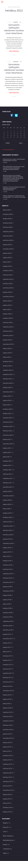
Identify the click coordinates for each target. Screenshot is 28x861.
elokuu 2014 (6, 803)
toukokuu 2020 (7, 517)
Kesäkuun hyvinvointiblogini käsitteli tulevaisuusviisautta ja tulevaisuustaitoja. (14, 188)
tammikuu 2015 (7, 781)
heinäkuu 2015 (7, 755)
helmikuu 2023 (7, 379)
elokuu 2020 (6, 509)
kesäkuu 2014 (7, 812)
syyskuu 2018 (7, 600)
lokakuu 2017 (7, 643)
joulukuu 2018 (7, 587)
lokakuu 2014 (7, 794)
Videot (5, 853)
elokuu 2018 (6, 604)
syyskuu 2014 (7, 799)
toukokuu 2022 (7, 418)
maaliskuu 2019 (7, 574)
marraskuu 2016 (8, 690)
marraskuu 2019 (8, 543)
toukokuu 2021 (7, 470)
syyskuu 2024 (7, 305)
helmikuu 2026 (7, 236)
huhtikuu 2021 (7, 474)
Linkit (4, 831)
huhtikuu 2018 (7, 617)
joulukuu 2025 (7, 245)
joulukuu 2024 (7, 292)
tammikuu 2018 (7, 630)
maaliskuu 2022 (7, 426)
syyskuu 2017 (7, 647)
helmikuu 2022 (7, 431)
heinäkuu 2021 (7, 461)
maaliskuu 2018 (7, 621)
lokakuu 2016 (7, 695)
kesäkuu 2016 (7, 708)
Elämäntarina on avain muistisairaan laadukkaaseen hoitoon (14, 160)
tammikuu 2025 (7, 288)
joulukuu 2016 (7, 686)
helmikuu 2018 (7, 626)
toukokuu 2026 (7, 223)
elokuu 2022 (6, 405)
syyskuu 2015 (7, 747)
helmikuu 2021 (7, 483)
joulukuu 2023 (7, 340)
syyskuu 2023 (7, 353)
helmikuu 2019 (7, 578)
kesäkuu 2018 (7, 608)
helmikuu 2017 (7, 677)
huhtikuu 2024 (7, 322)
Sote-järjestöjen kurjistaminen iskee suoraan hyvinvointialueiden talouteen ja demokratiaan (13, 167)
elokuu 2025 (6, 262)
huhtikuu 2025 (7, 275)
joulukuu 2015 (7, 734)
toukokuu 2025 (7, 270)
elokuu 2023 (6, 357)
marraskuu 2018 (8, 591)
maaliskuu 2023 (7, 374)
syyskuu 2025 (7, 257)
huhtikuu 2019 (7, 569)
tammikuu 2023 (7, 383)
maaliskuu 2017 (7, 673)
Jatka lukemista (14, 51)
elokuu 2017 (6, 651)
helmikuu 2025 (7, 283)
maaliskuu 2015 (7, 773)
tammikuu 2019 (7, 582)
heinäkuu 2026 (7, 214)
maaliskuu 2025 (7, 279)
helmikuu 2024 (7, 331)
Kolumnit (16, 22)
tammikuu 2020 (7, 535)
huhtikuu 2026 (7, 227)
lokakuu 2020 (7, 500)
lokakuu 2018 (7, 595)
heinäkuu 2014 (7, 807)
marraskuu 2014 (8, 790)
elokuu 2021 (6, 457)
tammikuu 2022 (7, 435)
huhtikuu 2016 (7, 716)
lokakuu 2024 (7, 301)
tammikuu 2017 (7, 682)
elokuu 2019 (6, 556)
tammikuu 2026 (7, 240)
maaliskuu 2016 (7, 721)
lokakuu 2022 (7, 396)
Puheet (5, 844)
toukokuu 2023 (7, 370)
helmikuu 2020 (7, 530)
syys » (21, 143)
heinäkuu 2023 (7, 361)
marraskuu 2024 (8, 296)
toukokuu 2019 (7, 565)
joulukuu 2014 (7, 786)
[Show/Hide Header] (2, 2)
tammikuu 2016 (7, 729)
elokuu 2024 (6, 309)
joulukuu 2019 (7, 539)
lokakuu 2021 (7, 448)
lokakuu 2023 (7, 348)
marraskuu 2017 (8, 639)
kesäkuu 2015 (7, 760)
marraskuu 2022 (8, 392)
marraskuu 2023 (8, 344)
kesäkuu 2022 (7, 413)
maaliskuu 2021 (7, 478)
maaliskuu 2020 (7, 526)
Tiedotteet (15, 61)
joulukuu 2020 (7, 491)
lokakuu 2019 (7, 548)
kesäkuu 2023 (7, 366)
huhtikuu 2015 (7, 768)
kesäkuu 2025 (7, 266)
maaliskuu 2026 (7, 231)
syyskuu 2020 (7, 504)
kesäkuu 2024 (7, 314)
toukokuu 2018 (7, 613)
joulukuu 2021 (7, 439)
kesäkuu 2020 (7, 513)
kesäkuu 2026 (7, 219)
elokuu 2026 (6, 210)
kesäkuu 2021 (7, 465)
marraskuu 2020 (8, 496)
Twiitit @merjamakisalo (8, 149)
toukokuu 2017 (7, 665)
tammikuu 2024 (7, 335)
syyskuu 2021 (7, 452)
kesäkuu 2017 (7, 660)
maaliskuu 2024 (7, 327)
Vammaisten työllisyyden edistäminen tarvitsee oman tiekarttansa (14, 29)
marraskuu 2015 (8, 738)
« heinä (7, 143)
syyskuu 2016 (7, 699)
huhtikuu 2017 (7, 669)
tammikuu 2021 (7, 487)
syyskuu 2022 (7, 400)
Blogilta (5, 823)
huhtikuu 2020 (7, 522)
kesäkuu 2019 (7, 561)
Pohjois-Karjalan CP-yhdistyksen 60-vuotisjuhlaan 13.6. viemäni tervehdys (14, 196)
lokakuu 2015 (7, 742)
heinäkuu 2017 (7, 656)
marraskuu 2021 (8, 444)
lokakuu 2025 (7, 253)
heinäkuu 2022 (7, 409)
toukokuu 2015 (7, 764)
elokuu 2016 (6, 703)
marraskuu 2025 (8, 249)
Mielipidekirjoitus (8, 840)
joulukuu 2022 (7, 387)
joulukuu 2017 (7, 634)
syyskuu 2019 (7, 552)
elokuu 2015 (6, 751)
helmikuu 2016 (7, 725)
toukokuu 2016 (7, 712)
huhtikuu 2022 (7, 422)
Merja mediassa (7, 836)
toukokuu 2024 (7, 318)
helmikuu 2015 (7, 777)
